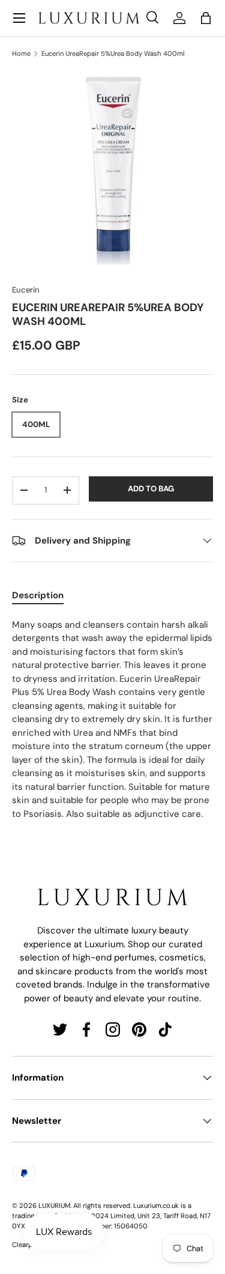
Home (21, 53)
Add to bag (151, 489)
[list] (112, 171)
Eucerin (26, 290)
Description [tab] (38, 595)
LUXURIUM (54, 1205)
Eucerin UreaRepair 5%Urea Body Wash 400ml (113, 53)
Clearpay (26, 1244)
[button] (206, 18)
